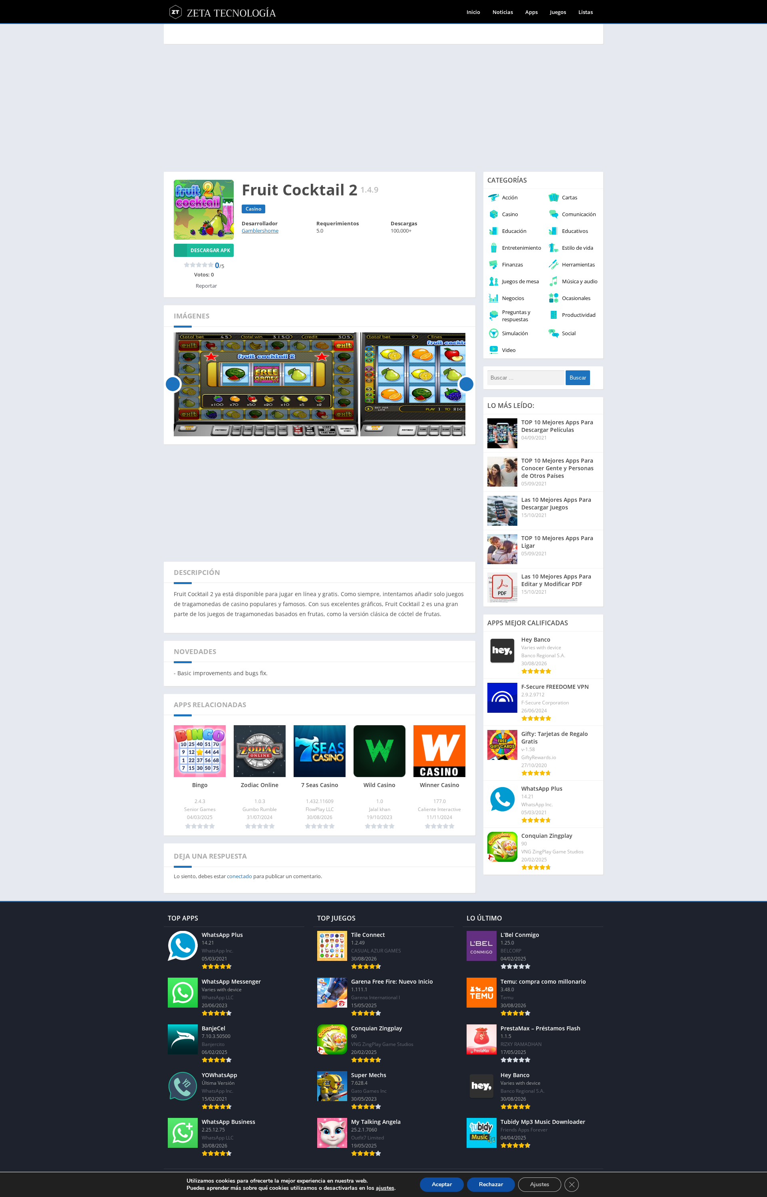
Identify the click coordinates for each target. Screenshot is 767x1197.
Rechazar (491, 1184)
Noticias (503, 12)
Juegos (558, 12)
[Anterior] (173, 384)
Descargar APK (210, 250)
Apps (531, 12)
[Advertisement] (383, 108)
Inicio (473, 12)
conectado (239, 876)
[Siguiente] (466, 384)
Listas (585, 12)
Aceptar (442, 1184)
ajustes (385, 1188)
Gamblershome (260, 230)
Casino (253, 208)
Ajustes (539, 1184)
